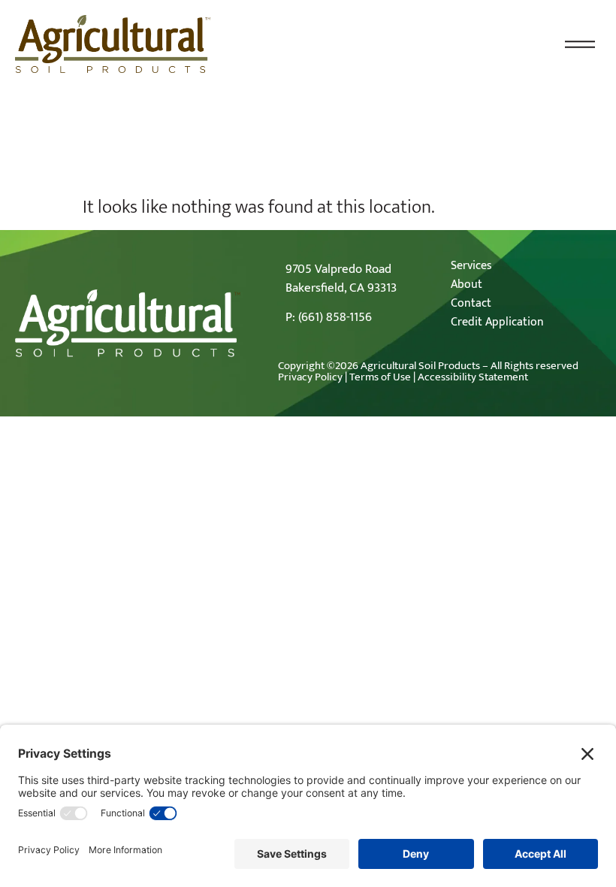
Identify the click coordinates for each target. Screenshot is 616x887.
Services (471, 265)
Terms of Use (380, 377)
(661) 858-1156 (335, 317)
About (466, 284)
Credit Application (497, 322)
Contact (471, 303)
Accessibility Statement (473, 377)
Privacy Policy (310, 377)
